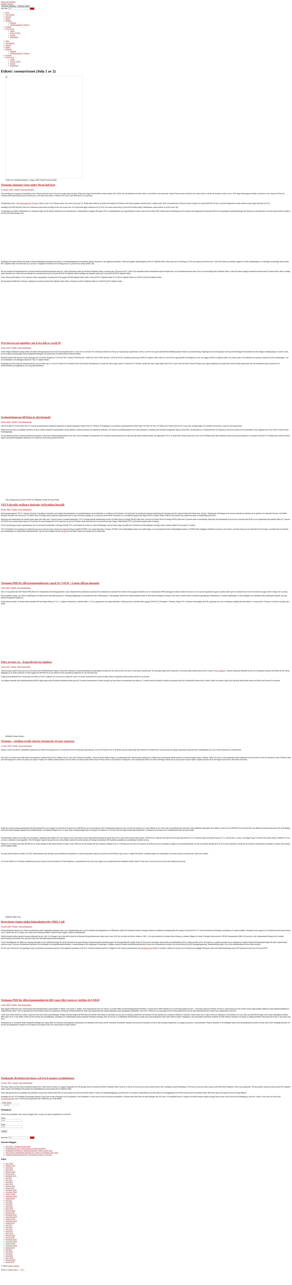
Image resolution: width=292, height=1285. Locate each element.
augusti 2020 (10, 1198)
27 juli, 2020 (5, 348)
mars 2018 (9, 1258)
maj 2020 (8, 1205)
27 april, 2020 (6, 746)
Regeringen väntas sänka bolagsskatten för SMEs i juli (33, 921)
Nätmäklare (14, 37)
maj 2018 (8, 1254)
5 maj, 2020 (5, 667)
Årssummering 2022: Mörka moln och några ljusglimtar (25, 1149)
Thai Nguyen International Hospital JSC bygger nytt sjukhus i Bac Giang (31, 1153)
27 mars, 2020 (6, 1083)
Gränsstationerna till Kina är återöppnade (26, 417)
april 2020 (9, 1207)
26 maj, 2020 (5, 422)
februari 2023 (10, 1166)
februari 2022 (10, 1172)
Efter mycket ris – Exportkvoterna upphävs (26, 662)
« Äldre (6, 1102)
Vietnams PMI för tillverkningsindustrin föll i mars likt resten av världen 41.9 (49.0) (50, 1000)
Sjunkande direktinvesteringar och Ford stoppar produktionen (37, 1078)
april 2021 (9, 1182)
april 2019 (9, 1231)
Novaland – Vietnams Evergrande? (18, 1146)
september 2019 (11, 1221)
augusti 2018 (10, 1248)
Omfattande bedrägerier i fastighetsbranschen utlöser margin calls (28, 1151)
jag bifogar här (146, 948)
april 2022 (9, 1168)
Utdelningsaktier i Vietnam (19, 25)
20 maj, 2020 (5, 509)
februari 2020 (10, 1211)
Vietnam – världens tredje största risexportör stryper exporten (37, 741)
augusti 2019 (10, 1223)
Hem (7, 13)
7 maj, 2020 (5, 588)
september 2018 (11, 1246)
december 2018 (11, 1239)
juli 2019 (8, 1225)
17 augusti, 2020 (7, 190)
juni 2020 (8, 1203)
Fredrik (17, 190)
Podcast (8, 17)
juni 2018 (8, 1252)
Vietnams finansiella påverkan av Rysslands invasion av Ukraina (28, 1155)
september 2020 (11, 1196)
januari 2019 (9, 1237)
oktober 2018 (10, 1244)
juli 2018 (8, 1250)
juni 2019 (8, 1227)
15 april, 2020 (6, 926)
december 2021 (11, 1176)
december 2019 (11, 1215)
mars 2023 (9, 1164)
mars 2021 (9, 1184)
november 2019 (11, 1217)
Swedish (6, 1105)
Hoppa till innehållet (8, 2)
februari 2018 (10, 1260)
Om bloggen (9, 15)
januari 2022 (9, 1174)
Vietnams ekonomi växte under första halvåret (28, 184)
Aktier (12, 31)
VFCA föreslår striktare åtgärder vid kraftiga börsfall (32, 504)
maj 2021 (8, 1180)
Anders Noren (12, 1270)
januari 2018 (9, 1262)
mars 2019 (9, 1233)
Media (7, 19)
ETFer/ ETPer (15, 33)
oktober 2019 (10, 1219)
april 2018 (9, 1256)
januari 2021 (9, 1188)
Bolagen (8, 21)
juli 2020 (8, 1200)
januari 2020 (9, 1213)
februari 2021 (10, 1186)
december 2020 (11, 1190)
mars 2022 (9, 1170)
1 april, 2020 (5, 1005)
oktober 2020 (10, 1194)
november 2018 (11, 1242)
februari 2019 (10, 1235)
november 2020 (11, 1192)
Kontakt (8, 27)
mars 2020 (9, 1209)
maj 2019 (8, 1229)
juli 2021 (8, 1178)
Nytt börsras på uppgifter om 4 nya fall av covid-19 (31, 342)
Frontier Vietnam (7, 4)
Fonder (12, 35)
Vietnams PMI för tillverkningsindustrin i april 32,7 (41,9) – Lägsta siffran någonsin (50, 583)
